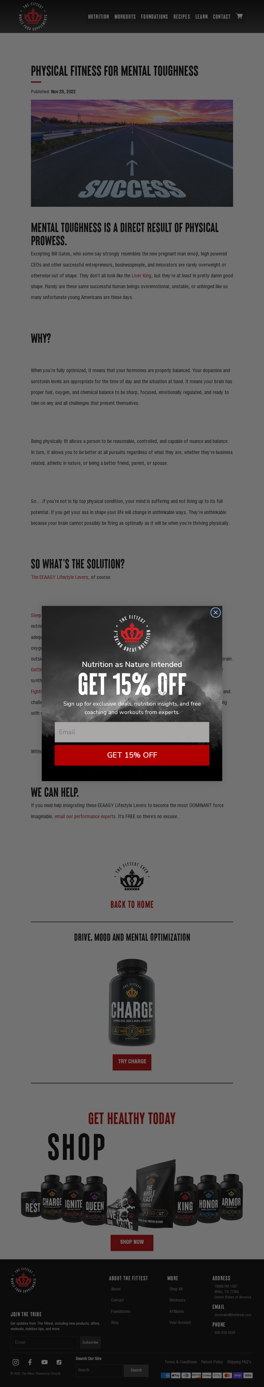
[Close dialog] (215, 612)
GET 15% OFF (132, 755)
